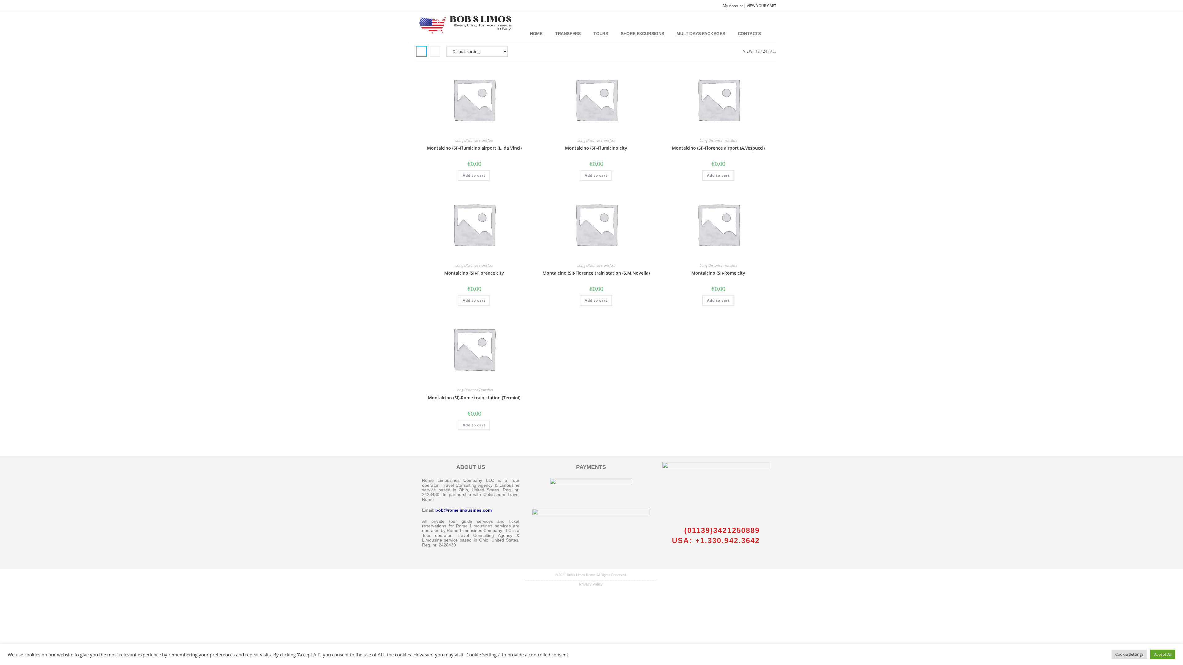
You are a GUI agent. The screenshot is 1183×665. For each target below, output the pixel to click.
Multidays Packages (701, 33)
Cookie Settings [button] (1129, 654)
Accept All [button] (1163, 654)
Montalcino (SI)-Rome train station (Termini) (474, 398)
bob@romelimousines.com (463, 510)
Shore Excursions (642, 33)
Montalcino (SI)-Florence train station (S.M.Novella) (596, 273)
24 (765, 51)
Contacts (749, 33)
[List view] (435, 51)
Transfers (568, 33)
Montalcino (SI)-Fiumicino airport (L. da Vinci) (474, 148)
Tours (600, 33)
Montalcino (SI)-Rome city (718, 273)
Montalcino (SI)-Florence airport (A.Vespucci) (718, 148)
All (773, 51)
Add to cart (474, 175)
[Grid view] (421, 51)
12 (757, 51)
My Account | (735, 5)
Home (536, 33)
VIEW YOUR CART (761, 5)
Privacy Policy (591, 584)
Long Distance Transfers (474, 140)
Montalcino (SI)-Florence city (474, 273)
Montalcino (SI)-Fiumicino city (596, 148)
